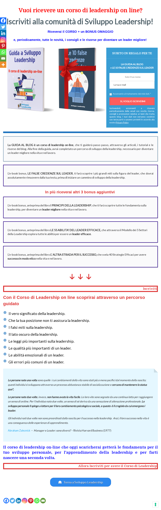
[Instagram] (24, 500)
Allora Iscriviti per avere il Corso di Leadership (117, 466)
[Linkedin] (18, 500)
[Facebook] (6, 500)
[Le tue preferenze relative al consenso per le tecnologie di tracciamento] (155, 504)
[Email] (43, 500)
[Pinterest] (30, 500)
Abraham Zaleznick (19, 430)
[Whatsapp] (37, 500)
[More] (3, 65)
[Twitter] (12, 500)
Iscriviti (150, 289)
